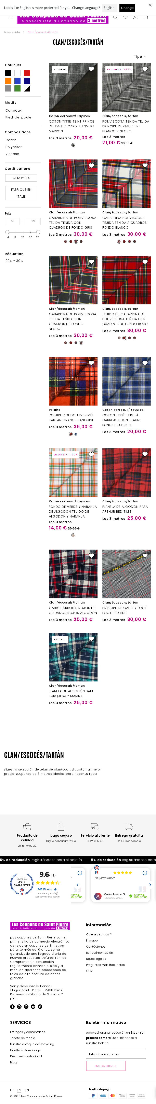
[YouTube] (33, 1007)
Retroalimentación (99, 953)
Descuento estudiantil (26, 1056)
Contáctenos (95, 947)
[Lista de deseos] (125, 17)
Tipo (138, 56)
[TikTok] (40, 1007)
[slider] (7, 232)
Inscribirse (106, 1066)
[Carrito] (146, 17)
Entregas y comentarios (27, 1032)
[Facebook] (12, 1007)
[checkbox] (21, 110)
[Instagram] (19, 1007)
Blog (13, 1062)
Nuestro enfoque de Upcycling (32, 1044)
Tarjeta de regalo (22, 1038)
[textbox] (12, 221)
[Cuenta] (136, 17)
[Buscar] (115, 17)
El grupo (92, 940)
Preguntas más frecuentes (105, 965)
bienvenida (12, 32)
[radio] (73, 145)
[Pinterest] (26, 1007)
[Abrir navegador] (10, 17)
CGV (89, 971)
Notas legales (96, 959)
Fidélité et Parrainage (25, 1050)
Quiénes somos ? (99, 934)
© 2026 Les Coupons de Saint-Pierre (36, 1096)
